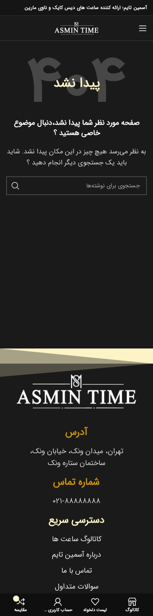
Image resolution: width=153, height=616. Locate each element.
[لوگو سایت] (76, 28)
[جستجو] (15, 185)
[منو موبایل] (143, 28)
